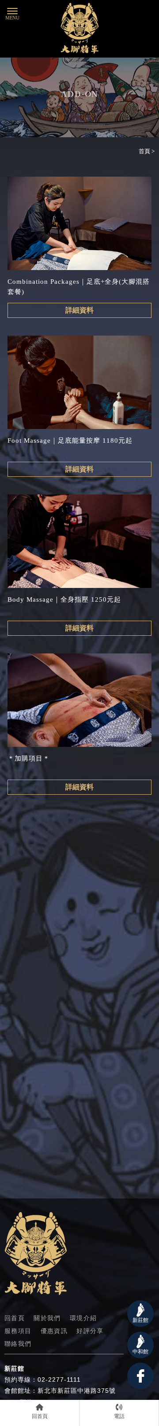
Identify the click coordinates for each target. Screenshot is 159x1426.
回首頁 (14, 1318)
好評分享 (90, 1331)
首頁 (144, 151)
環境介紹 (83, 1318)
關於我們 (47, 1318)
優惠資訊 (54, 1331)
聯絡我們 (18, 1344)
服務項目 (18, 1331)
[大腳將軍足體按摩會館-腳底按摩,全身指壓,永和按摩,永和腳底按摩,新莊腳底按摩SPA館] (79, 29)
